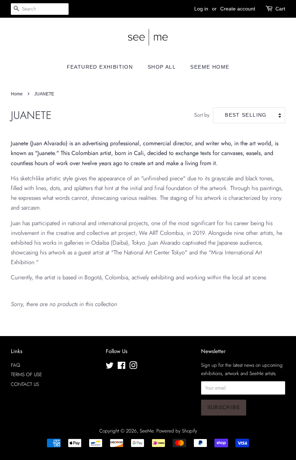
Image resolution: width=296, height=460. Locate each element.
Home (17, 93)
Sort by (201, 115)
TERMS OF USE (26, 374)
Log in (201, 9)
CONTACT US (25, 384)
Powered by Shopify (176, 430)
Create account (237, 9)
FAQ (15, 365)
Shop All (162, 67)
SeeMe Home (209, 67)
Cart (280, 9)
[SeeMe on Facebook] (121, 366)
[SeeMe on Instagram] (133, 366)
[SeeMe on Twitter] (110, 366)
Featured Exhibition (100, 67)
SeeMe (146, 430)
